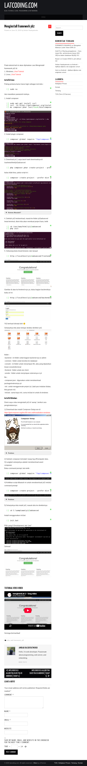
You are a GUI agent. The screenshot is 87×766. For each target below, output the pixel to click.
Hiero (35, 763)
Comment (9, 695)
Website (7, 729)
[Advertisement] (27, 49)
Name (7, 711)
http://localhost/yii (20, 256)
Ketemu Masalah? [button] (14, 212)
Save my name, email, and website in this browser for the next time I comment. (26, 741)
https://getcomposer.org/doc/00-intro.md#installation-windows (27, 412)
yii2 (23, 640)
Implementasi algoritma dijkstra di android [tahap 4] (14, 673)
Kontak (57, 87)
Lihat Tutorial (19, 71)
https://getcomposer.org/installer (37, 105)
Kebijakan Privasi (61, 83)
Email (7, 720)
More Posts (23, 662)
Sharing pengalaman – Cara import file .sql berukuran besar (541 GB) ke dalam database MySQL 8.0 (68, 53)
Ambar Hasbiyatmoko (31, 30)
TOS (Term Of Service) (63, 94)
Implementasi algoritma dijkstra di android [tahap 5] (40, 673)
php (8, 640)
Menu (43, 17)
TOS (55, 763)
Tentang (58, 90)
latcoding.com (20, 5)
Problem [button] (11, 453)
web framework (16, 640)
